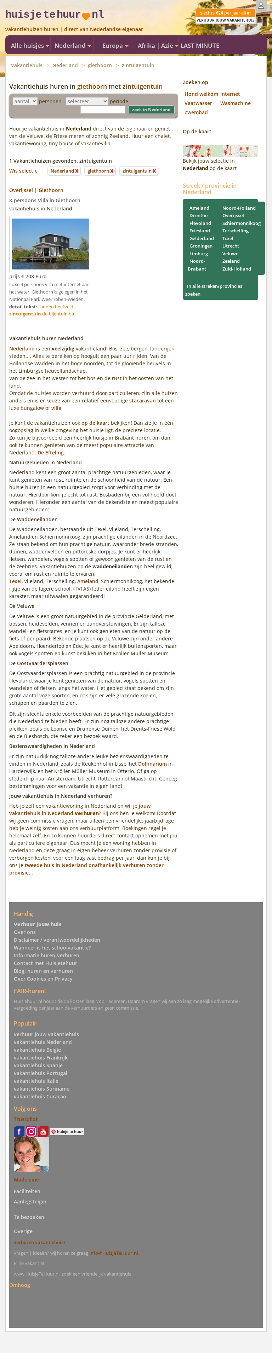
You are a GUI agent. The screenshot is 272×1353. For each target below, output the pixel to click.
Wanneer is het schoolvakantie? (52, 947)
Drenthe (198, 215)
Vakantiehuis (26, 65)
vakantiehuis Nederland (43, 1042)
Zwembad (196, 112)
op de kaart (95, 422)
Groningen (200, 246)
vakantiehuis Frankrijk (41, 1057)
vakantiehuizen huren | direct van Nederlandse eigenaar (74, 29)
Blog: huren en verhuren (43, 971)
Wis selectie (23, 170)
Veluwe (230, 253)
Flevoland (200, 223)
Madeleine (26, 1179)
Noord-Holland (239, 208)
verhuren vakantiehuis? (40, 1242)
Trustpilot (26, 1119)
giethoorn (100, 65)
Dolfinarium (152, 763)
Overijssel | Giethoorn (36, 190)
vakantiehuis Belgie (37, 1049)
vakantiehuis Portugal (40, 1073)
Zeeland (231, 261)
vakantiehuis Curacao (40, 1096)
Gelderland (201, 238)
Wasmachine (235, 103)
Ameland (87, 581)
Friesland (199, 230)
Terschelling (235, 230)
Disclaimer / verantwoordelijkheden (57, 939)
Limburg (198, 253)
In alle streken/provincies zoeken (213, 290)
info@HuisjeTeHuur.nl (113, 1253)
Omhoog (19, 1284)
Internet (230, 94)
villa (56, 408)
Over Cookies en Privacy (43, 978)
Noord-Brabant (197, 265)
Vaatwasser (198, 103)
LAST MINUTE (200, 45)
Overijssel (233, 215)
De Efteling (51, 452)
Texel (15, 581)
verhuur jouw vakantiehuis (46, 1034)
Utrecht (230, 246)
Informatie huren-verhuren (46, 955)
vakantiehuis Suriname (41, 1088)
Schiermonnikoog (241, 223)
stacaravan (142, 400)
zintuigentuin (138, 65)
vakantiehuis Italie (36, 1081)
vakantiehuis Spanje (38, 1065)
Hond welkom (201, 94)
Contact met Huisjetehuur (45, 963)
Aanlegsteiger (30, 1201)
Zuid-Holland (236, 269)
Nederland (65, 65)
